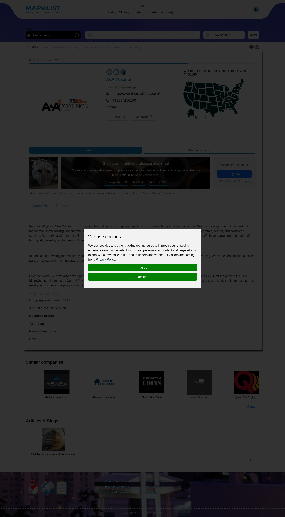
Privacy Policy (105, 259)
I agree (142, 267)
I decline (142, 276)
